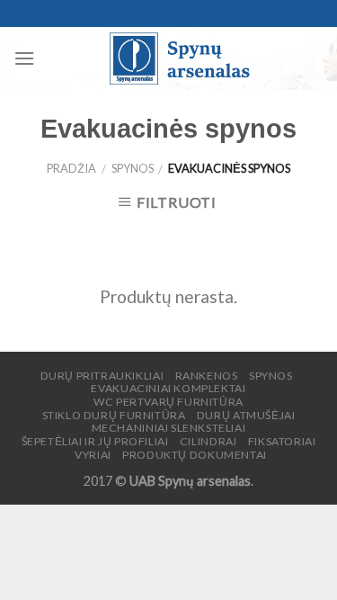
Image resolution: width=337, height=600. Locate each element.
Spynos (132, 168)
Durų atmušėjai (246, 415)
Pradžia (71, 168)
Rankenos (206, 375)
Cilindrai (208, 441)
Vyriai (93, 454)
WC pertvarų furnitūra (168, 401)
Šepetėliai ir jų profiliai (95, 441)
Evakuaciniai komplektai (168, 388)
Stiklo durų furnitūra (114, 415)
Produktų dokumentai (194, 454)
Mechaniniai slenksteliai (169, 427)
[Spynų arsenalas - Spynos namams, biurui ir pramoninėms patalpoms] (179, 58)
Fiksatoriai (282, 441)
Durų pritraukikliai (102, 375)
